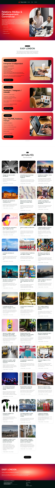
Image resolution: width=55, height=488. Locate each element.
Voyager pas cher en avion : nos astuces (9, 175)
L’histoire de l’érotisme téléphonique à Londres (43, 414)
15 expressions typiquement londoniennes (26, 360)
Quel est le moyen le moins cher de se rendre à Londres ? (44, 387)
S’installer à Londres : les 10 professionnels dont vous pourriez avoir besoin (9, 441)
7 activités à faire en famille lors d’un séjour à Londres (27, 253)
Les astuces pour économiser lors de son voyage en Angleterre (26, 176)
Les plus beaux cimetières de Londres (26, 307)
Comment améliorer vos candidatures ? (8, 414)
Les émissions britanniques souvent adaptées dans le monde (9, 388)
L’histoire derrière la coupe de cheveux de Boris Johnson (44, 228)
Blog (27, 483)
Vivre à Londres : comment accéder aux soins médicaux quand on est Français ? (26, 441)
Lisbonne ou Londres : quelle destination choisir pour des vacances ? (9, 361)
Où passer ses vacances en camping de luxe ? (9, 201)
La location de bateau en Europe (8, 253)
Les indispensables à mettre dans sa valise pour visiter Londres (26, 415)
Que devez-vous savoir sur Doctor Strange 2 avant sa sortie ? (44, 254)
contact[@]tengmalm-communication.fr (8, 483)
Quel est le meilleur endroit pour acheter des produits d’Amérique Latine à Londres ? (9, 335)
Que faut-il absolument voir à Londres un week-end (44, 334)
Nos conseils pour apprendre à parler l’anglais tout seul (10, 228)
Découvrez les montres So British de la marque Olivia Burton (26, 202)
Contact (27, 484)
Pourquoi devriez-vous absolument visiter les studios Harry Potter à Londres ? (27, 335)
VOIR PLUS (27, 457)
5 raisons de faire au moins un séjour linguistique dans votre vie (27, 281)
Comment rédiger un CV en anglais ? (44, 360)
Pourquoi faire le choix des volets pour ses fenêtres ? (26, 387)
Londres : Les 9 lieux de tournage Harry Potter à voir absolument (44, 202)
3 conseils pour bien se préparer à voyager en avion (9, 307)
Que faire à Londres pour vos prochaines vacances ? (9, 280)
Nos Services (28, 482)
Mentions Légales (29, 485)
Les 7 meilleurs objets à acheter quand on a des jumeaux (43, 308)
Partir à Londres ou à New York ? (27, 228)
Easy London (23, 2)
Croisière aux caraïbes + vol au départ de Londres (45, 175)
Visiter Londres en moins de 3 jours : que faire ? (44, 280)
